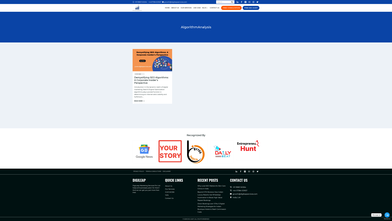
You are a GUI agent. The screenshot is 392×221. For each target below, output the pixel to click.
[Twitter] (257, 2)
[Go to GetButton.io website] (387, 219)
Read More (139, 101)
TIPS (167, 195)
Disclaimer (167, 171)
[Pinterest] (253, 2)
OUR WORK (169, 192)
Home (167, 8)
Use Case (197, 8)
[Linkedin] (237, 2)
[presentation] (152, 60)
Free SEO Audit (251, 8)
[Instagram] (245, 2)
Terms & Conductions (153, 171)
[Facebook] (241, 2)
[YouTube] (249, 2)
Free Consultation (231, 8)
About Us (175, 8)
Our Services (186, 8)
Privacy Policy (138, 171)
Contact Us (214, 8)
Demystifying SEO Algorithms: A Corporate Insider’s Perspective (151, 80)
